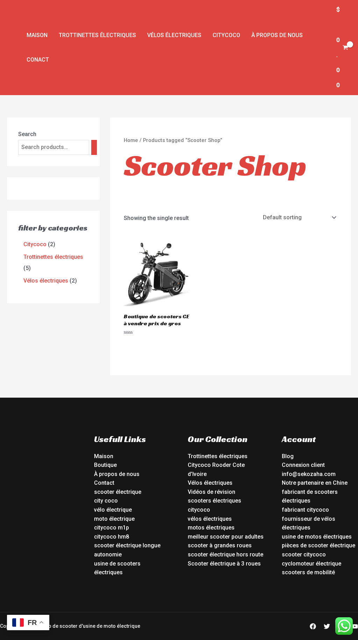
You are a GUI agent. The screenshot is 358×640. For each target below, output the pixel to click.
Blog (288, 456)
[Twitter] (327, 626)
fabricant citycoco (305, 509)
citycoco (199, 509)
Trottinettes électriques (97, 35)
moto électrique (114, 518)
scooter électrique (117, 492)
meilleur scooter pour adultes (226, 536)
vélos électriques (210, 518)
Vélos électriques (174, 35)
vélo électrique (113, 509)
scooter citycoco (304, 554)
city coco (106, 500)
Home (131, 140)
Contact (104, 482)
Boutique (105, 465)
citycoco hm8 (111, 536)
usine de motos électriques (317, 536)
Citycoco (226, 35)
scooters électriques (214, 500)
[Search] (94, 147)
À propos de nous (277, 35)
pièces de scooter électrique (318, 545)
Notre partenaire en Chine (315, 482)
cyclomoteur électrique (311, 563)
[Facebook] (313, 626)
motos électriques (211, 527)
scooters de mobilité (308, 572)
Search (27, 134)
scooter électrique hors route (225, 554)
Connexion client (303, 465)
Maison (37, 35)
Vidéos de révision (211, 492)
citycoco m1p (111, 527)
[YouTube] (355, 626)
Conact (38, 59)
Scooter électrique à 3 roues (224, 563)
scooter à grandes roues (220, 545)
